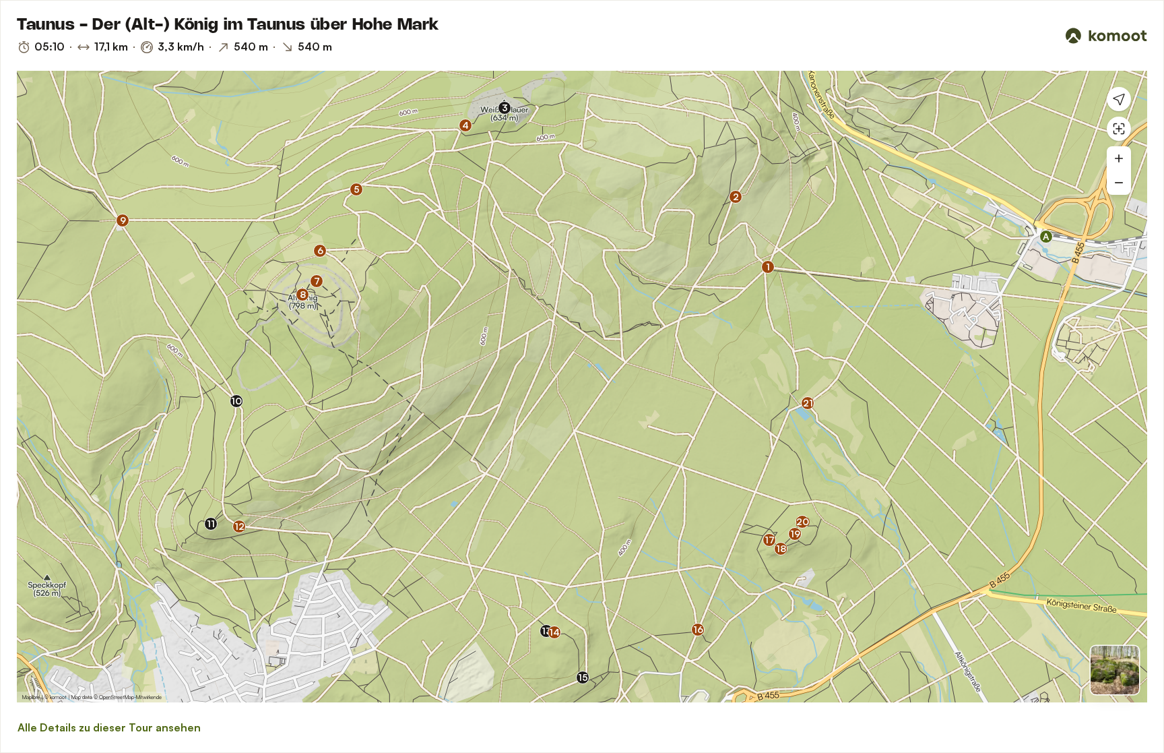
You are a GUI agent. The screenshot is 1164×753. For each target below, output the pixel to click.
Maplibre (31, 697)
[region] (582, 386)
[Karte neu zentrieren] (1119, 129)
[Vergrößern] (1119, 158)
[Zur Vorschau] (1115, 670)
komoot (58, 697)
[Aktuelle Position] (1119, 99)
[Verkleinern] (1119, 183)
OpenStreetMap (116, 697)
